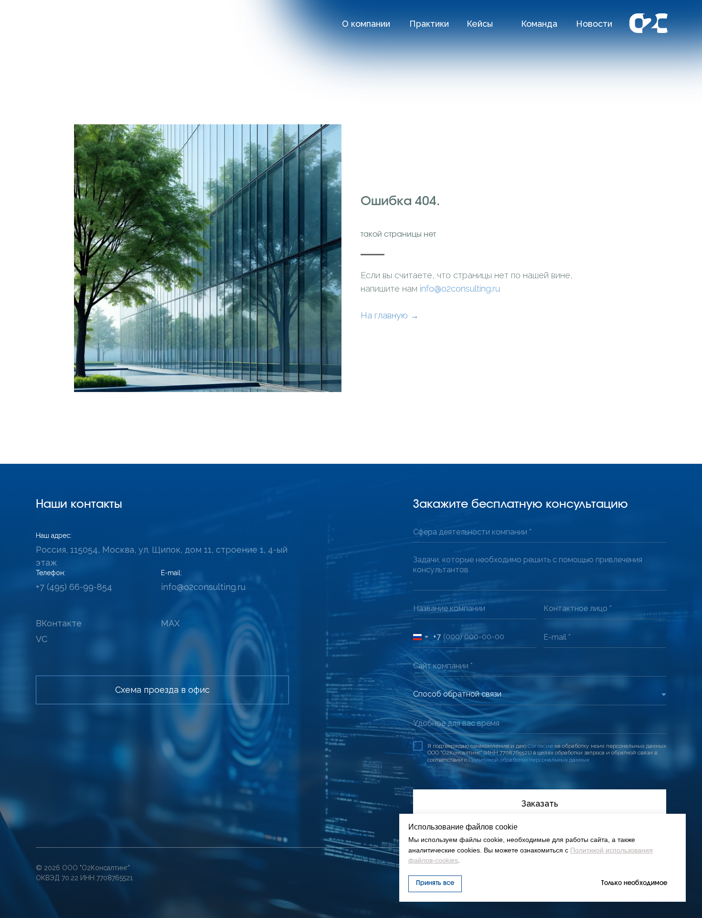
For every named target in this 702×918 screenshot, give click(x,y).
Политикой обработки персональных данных (528, 759)
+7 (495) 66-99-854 (74, 587)
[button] (162, 690)
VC (41, 639)
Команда (539, 24)
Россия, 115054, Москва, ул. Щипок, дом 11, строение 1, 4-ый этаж (161, 556)
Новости (594, 24)
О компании (366, 24)
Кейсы (480, 24)
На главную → (390, 315)
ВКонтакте (59, 623)
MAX (170, 623)
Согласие (540, 746)
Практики (429, 24)
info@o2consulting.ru (460, 289)
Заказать (539, 803)
